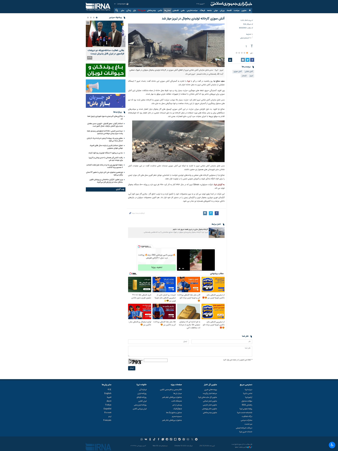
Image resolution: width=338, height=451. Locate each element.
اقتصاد (229, 10)
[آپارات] (184, 440)
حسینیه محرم (177, 416)
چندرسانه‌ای (151, 10)
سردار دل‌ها (177, 393)
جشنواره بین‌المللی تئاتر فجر (172, 420)
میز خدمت (248, 424)
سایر (122, 10)
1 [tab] (96, 17)
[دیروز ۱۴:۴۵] (105, 34)
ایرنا (231, 4)
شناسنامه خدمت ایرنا (244, 412)
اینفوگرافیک (177, 408)
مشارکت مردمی (246, 420)
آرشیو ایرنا (248, 397)
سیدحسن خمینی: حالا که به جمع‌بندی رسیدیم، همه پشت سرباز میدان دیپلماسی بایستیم (105, 132)
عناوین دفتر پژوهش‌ (209, 408)
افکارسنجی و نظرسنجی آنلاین (171, 389)
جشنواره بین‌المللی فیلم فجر (172, 397)
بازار (134, 10)
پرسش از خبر (177, 405)
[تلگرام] (196, 440)
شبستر (244, 75)
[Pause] (179, 268)
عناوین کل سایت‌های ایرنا (207, 397)
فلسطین (176, 10)
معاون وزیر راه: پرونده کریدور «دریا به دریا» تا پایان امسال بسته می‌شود (105, 139)
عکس (160, 10)
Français (107, 420)
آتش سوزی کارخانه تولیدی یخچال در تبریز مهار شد (193, 18)
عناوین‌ (243, 10)
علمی (183, 10)
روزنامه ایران (142, 393)
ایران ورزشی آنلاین (140, 408)
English (107, 393)
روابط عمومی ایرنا (246, 408)
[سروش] (167, 440)
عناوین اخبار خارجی (210, 405)
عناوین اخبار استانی (210, 401)
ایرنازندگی (143, 389)
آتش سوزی (238, 71)
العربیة (109, 397)
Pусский (107, 412)
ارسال (132, 368)
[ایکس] (192, 440)
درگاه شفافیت (247, 416)
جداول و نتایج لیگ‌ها (174, 412)
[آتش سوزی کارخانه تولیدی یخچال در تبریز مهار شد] (176, 45)
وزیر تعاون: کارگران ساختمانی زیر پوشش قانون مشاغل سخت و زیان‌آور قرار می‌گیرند (106, 181)
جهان (216, 10)
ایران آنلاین (142, 401)
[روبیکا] (188, 440)
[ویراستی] (163, 440)
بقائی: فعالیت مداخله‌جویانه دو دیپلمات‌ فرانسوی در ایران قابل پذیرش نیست (106, 52)
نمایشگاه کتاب (176, 401)
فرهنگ (202, 10)
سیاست (236, 10)
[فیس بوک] (158, 440)
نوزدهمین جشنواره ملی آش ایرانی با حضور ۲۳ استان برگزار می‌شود (104, 173)
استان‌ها (167, 10)
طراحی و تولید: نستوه (241, 447)
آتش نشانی (249, 71)
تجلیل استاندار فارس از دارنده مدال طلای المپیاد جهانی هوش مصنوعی (106, 147)
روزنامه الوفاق (142, 397)
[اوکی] (150, 440)
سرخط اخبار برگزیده (210, 393)
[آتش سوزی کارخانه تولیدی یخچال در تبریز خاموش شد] (178, 141)
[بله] (179, 440)
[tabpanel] (105, 41)
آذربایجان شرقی (244, 38)
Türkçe (108, 405)
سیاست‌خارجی (192, 10)
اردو (109, 416)
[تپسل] (139, 246)
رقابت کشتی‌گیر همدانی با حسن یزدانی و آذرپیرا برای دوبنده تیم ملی (106, 159)
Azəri (109, 401)
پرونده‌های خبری (210, 389)
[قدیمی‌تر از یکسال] (217, 232)
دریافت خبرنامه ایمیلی (244, 428)
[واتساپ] (142, 440)
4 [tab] (88, 17)
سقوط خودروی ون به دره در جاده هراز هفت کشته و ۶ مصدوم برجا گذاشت (105, 166)
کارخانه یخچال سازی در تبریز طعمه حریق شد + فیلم (190, 229)
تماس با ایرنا (247, 393)
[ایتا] (171, 440)
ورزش (222, 10)
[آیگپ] (175, 440)
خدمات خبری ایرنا (245, 431)
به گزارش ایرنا (219, 184)
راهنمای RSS (247, 405)
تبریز (251, 75)
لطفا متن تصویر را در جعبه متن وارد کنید (237, 360)
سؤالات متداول (246, 401)
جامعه (209, 10)
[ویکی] (146, 440)
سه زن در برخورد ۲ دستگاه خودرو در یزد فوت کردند (105, 153)
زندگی (128, 10)
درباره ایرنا (248, 389)
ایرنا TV (141, 10)
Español (107, 408)
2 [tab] (94, 17)
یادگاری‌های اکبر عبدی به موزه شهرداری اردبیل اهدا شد (105, 117)
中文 (109, 389)
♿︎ (332, 444)
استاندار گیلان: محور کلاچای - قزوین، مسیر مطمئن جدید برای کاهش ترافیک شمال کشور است (105, 125)
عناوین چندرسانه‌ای (210, 412)
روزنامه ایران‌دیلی (140, 405)
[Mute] (183, 268)
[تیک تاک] (154, 440)
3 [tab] (91, 17)
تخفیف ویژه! (156, 267)
